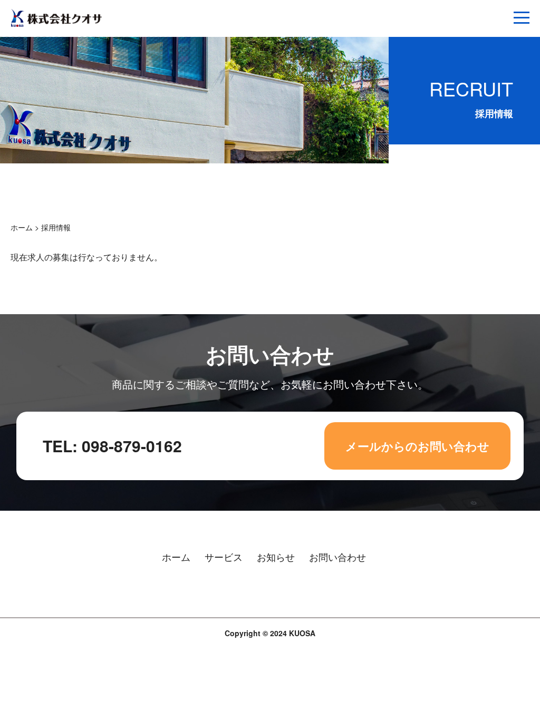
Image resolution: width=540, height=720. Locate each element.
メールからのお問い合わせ (417, 445)
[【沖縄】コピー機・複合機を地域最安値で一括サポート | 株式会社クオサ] (56, 24)
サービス (224, 556)
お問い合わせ (337, 556)
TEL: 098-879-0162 (112, 445)
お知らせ (276, 556)
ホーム (22, 227)
